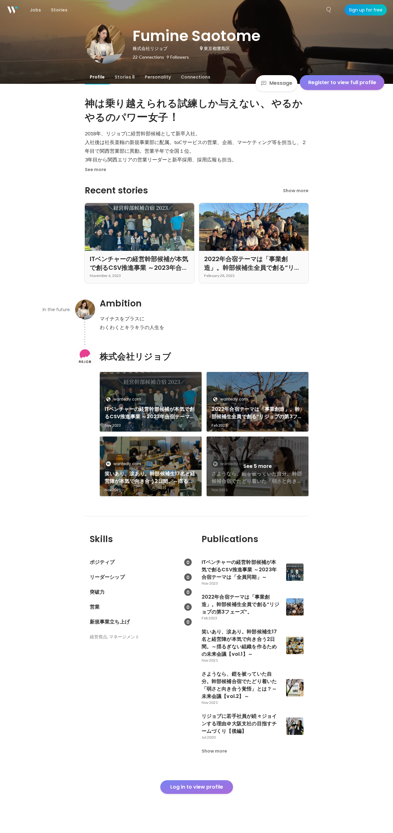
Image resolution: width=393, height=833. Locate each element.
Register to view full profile (342, 82)
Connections (195, 77)
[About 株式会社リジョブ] (85, 356)
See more (95, 169)
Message (280, 83)
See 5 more (257, 466)
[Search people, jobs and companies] (329, 10)
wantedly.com (127, 399)
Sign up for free (365, 10)
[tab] (97, 77)
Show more (295, 191)
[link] (151, 402)
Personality (158, 77)
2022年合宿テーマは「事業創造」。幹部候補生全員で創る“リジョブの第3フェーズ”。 (257, 412)
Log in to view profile (196, 786)
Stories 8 (125, 77)
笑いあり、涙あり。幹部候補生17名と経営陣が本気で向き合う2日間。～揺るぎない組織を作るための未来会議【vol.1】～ (150, 477)
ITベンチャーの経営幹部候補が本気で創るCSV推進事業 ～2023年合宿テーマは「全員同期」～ (150, 412)
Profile (97, 77)
